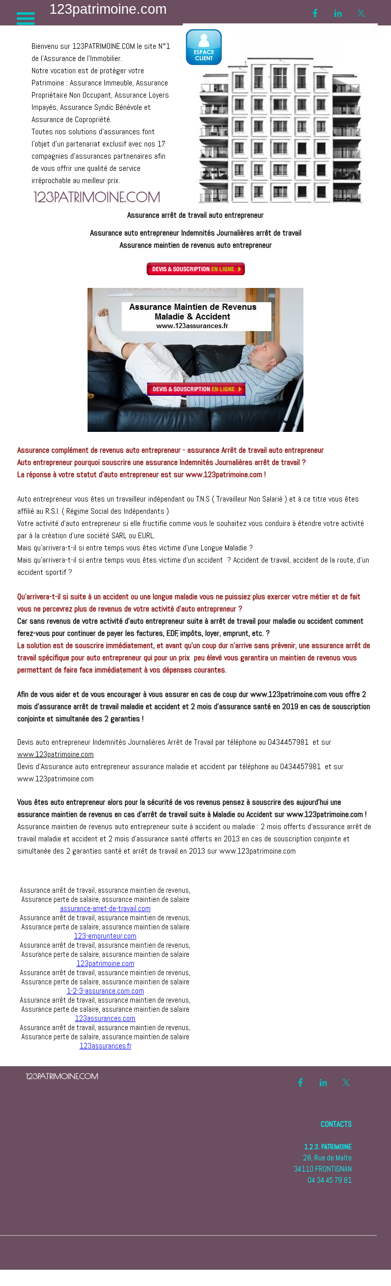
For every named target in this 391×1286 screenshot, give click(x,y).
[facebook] (315, 13)
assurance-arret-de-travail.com (105, 908)
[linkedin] (338, 13)
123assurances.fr (105, 1045)
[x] (361, 13)
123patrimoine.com (105, 963)
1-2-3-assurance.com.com (105, 991)
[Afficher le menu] (25, 18)
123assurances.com (105, 1018)
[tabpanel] (102, 107)
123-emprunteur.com (105, 936)
